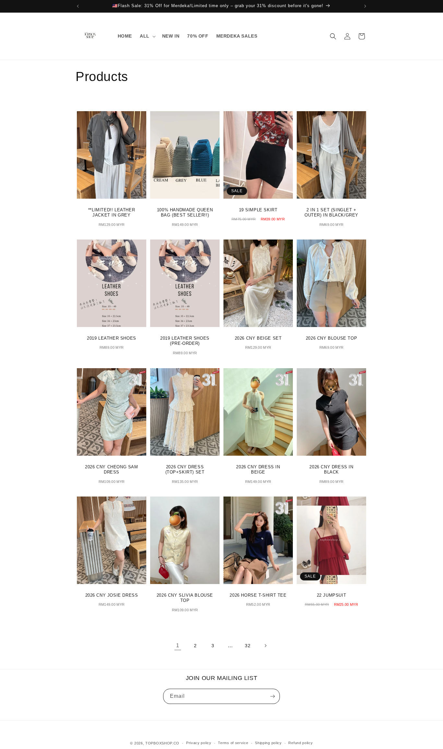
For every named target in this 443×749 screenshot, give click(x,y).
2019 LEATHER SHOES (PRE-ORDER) (185, 341)
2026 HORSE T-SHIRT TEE (258, 594)
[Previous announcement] (78, 6)
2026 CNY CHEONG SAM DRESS (111, 469)
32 (247, 645)
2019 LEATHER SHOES (111, 338)
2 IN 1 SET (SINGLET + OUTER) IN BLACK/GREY (331, 212)
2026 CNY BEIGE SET (258, 338)
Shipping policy (268, 743)
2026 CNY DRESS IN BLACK (331, 469)
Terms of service (233, 743)
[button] (147, 36)
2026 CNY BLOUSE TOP (331, 338)
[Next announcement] (365, 6)
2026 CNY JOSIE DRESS (111, 594)
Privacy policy (198, 743)
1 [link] (177, 645)
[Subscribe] (272, 696)
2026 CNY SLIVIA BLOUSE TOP (185, 597)
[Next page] (265, 645)
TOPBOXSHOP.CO (162, 743)
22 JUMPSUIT (331, 594)
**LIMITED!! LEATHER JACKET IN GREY (111, 212)
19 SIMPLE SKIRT (258, 209)
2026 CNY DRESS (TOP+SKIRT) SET (185, 469)
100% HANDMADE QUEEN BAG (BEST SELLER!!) (185, 212)
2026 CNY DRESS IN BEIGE (258, 469)
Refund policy (300, 743)
